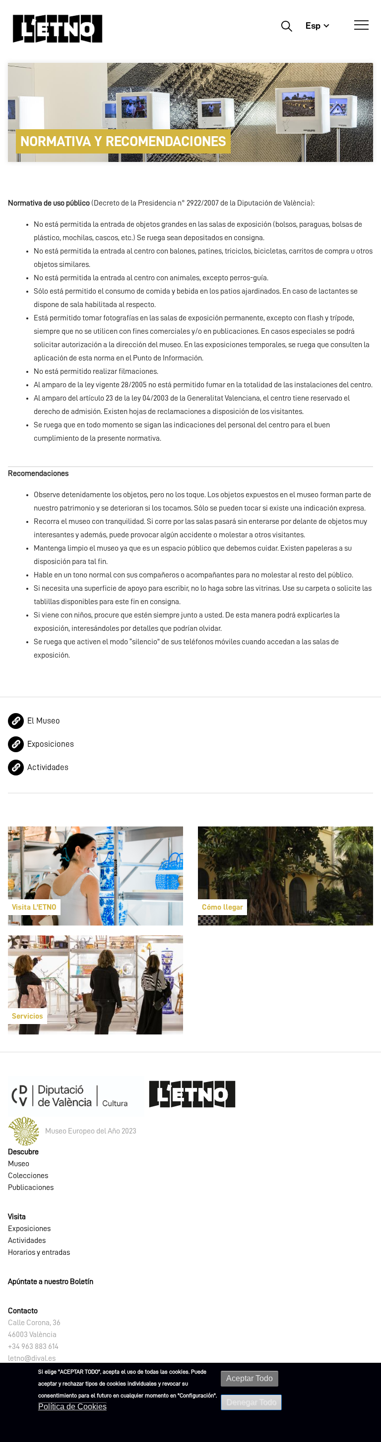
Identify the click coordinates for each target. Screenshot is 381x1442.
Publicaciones (31, 1187)
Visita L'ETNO (34, 907)
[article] (95, 876)
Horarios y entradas (39, 1252)
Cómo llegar (222, 907)
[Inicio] (57, 28)
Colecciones (28, 1176)
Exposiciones (50, 744)
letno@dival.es (32, 1358)
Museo (18, 1164)
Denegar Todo (251, 1402)
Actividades (47, 767)
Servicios (27, 1016)
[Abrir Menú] (361, 25)
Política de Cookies (72, 1406)
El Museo (43, 721)
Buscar (286, 26)
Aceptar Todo (249, 1378)
